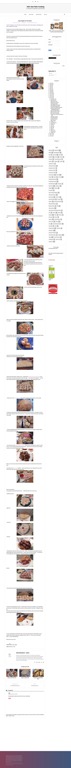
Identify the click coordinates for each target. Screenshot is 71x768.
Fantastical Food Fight (52, 179)
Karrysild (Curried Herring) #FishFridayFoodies (55, 109)
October (52, 121)
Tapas (19, 22)
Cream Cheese (51, 174)
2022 (51, 88)
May (51, 127)
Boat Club (54, 154)
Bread (60, 154)
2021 (51, 89)
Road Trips (50, 217)
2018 (51, 92)
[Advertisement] (25, 725)
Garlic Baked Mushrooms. (20, 445)
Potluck (54, 212)
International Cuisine (52, 194)
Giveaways (59, 183)
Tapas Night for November (55, 105)
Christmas (50, 159)
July (51, 125)
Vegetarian (50, 241)
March (52, 129)
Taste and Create (57, 237)
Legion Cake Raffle (52, 199)
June (52, 126)
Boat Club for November (55, 113)
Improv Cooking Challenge (53, 192)
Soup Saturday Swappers (57, 223)
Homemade (51, 190)
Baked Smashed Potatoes (55, 110)
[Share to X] (14, 644)
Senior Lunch (51, 221)
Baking (50, 152)
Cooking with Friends (52, 165)
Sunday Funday (51, 228)
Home (25, 14)
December (53, 99)
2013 (51, 133)
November (53, 100)
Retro (55, 214)
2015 (51, 96)
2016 (51, 95)
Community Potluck (58, 159)
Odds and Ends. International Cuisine (55, 210)
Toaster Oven (58, 239)
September (53, 122)
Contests (50, 161)
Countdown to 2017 (52, 168)
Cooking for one (51, 163)
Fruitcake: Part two (54, 119)
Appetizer (50, 150)
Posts (51, 73)
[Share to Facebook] (15, 644)
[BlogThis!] (13, 644)
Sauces (56, 217)
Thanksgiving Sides (54, 103)
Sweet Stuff (51, 230)
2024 (51, 85)
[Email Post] (9, 643)
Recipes (45, 14)
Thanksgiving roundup (54, 102)
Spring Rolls (15, 468)
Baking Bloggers (56, 152)
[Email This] (12, 644)
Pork (49, 212)
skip (9, 693)
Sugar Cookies (53, 120)
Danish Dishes (38, 14)
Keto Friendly (51, 197)
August (52, 123)
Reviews (60, 214)
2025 (51, 84)
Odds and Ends (51, 208)
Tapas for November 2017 (11, 677)
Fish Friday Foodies (52, 183)
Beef (49, 154)
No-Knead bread (17, 397)
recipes (53, 277)
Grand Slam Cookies (54, 116)
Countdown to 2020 (52, 172)
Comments (52, 75)
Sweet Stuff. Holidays (52, 232)
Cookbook (55, 161)
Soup (49, 223)
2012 (51, 134)
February (52, 131)
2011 (51, 136)
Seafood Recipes (57, 219)
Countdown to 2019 (52, 170)
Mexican (50, 201)
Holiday (50, 188)
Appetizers (31, 14)
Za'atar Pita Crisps (54, 101)
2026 (51, 83)
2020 (51, 90)
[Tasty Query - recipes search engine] (51, 260)
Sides (57, 221)
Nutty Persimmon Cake (55, 112)
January (52, 132)
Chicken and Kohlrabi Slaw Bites (34, 376)
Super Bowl (58, 228)
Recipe (59, 212)
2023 (51, 86)
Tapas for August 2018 (25, 677)
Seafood (50, 219)
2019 (51, 91)
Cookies (61, 161)
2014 (51, 97)
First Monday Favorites (52, 181)
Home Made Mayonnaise (55, 106)
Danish (57, 174)
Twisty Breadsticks (54, 117)
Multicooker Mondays (52, 203)
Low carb (58, 199)
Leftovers (57, 197)
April (52, 128)
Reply (9, 698)
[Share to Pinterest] (16, 644)
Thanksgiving (51, 239)
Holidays (55, 188)
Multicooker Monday (57, 201)
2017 (51, 94)
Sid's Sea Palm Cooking (35, 7)
